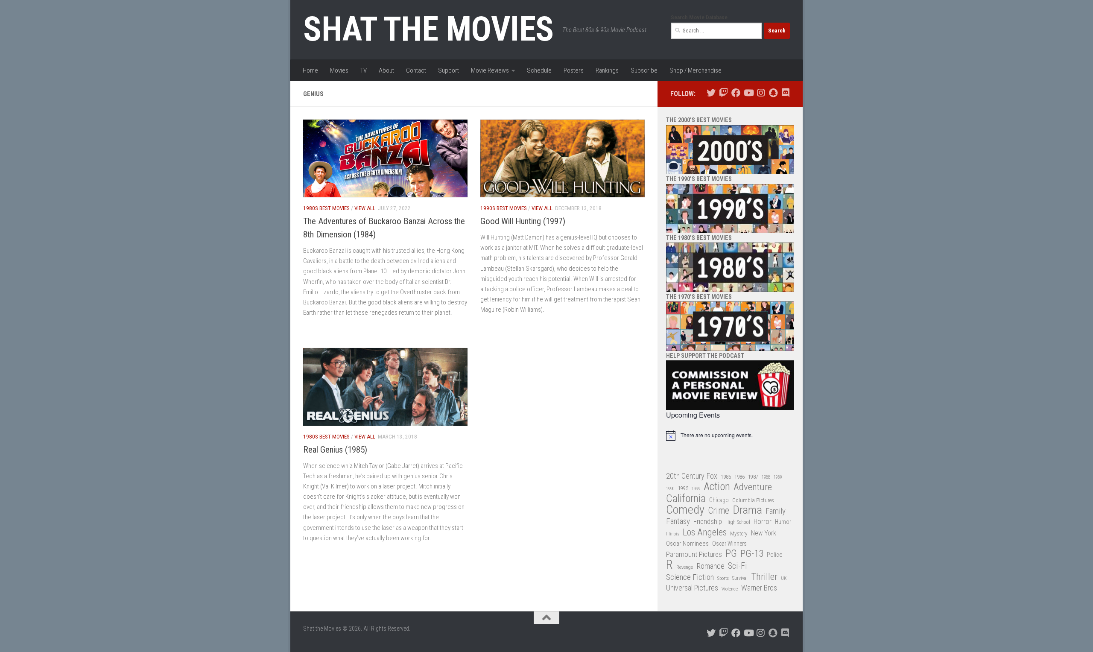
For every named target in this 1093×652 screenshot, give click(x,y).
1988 (766, 477)
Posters (574, 70)
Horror (763, 522)
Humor (783, 521)
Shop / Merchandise (695, 70)
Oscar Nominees (687, 543)
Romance (710, 565)
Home (310, 70)
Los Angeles (705, 532)
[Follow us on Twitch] (723, 92)
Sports (723, 578)
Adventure (753, 487)
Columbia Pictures (753, 500)
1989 (778, 477)
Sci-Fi (737, 566)
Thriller (764, 577)
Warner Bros (759, 588)
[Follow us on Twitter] (711, 92)
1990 (670, 488)
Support (448, 70)
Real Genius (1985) (335, 449)
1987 (753, 477)
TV (363, 70)
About (386, 70)
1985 (726, 477)
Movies (339, 70)
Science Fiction (690, 577)
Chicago (719, 500)
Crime (718, 511)
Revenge (684, 567)
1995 (683, 488)
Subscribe (644, 70)
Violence (730, 589)
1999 (696, 488)
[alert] (730, 435)
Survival (740, 578)
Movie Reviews (490, 70)
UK (783, 578)
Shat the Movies (428, 29)
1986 (739, 477)
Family (776, 511)
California (686, 499)
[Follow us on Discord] (785, 92)
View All (364, 208)
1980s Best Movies (326, 208)
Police (775, 554)
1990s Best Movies (503, 208)
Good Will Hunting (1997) (522, 221)
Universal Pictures (692, 587)
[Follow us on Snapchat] (773, 92)
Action (717, 487)
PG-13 (751, 554)
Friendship (707, 522)
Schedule (539, 70)
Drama (747, 510)
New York (763, 533)
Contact (416, 70)
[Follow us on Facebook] (735, 92)
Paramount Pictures (694, 554)
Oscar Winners (729, 543)
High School (737, 522)
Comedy (685, 510)
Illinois (672, 534)
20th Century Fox (691, 475)
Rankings (607, 70)
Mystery (739, 533)
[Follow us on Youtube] (748, 92)
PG (731, 553)
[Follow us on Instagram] (760, 92)
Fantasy (678, 521)
